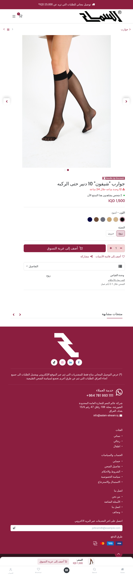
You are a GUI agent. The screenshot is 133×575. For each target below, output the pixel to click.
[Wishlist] (38, 569)
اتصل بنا (115, 507)
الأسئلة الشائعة (112, 501)
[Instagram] (62, 362)
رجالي (117, 441)
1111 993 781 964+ (99, 395)
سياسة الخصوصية (110, 476)
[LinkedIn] (70, 362)
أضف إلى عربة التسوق (52, 561)
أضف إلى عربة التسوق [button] (63, 248)
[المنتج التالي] (4, 29)
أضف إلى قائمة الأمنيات (108, 256)
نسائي (117, 436)
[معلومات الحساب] (10, 569)
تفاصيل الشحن (112, 466)
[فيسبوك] (79, 362)
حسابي (116, 461)
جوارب (124, 29)
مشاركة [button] (85, 256)
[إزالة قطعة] (121, 248)
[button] (126, 101)
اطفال (116, 446)
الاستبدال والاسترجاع (109, 481)
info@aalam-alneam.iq (105, 415)
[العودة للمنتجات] (8, 29)
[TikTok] (54, 362)
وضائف (116, 512)
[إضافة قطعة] (110, 248)
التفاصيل (33, 266)
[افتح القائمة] (66, 570)
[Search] (94, 569)
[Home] (122, 569)
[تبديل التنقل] (14, 16)
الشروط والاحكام (111, 471)
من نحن (116, 496)
